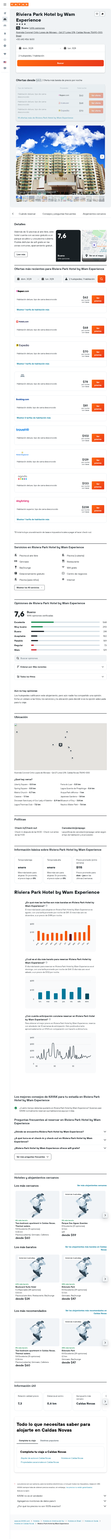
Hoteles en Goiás (91, 1521)
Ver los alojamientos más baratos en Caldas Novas (86, 1248)
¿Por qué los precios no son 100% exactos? (39, 1506)
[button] (5, 4)
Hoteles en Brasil (74, 1521)
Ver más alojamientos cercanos (92, 1185)
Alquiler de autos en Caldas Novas (36, 1458)
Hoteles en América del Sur (53, 1521)
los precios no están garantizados (79, 1487)
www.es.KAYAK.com (22, 1521)
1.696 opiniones (37, 28)
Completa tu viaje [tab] (27, 1440)
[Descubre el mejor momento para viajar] (5, 46)
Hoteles (36, 1521)
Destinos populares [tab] (49, 1440)
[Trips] (5, 54)
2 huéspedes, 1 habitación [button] (31, 55)
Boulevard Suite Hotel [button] (25, 1287)
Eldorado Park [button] (68, 1287)
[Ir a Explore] (5, 33)
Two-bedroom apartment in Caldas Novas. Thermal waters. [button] (35, 1224)
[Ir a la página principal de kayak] (19, 4)
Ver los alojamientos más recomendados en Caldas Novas (86, 1312)
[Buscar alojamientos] (5, 19)
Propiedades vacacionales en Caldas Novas (40, 1462)
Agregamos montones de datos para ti (36, 1501)
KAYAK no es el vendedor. (30, 1495)
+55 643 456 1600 (25, 39)
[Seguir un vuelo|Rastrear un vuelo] (5, 40)
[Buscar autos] (5, 25)
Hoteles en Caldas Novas (72, 1458)
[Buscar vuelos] (5, 13)
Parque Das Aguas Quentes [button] (75, 1223)
